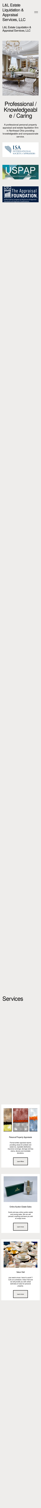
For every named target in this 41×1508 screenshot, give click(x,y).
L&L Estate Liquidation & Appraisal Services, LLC (13, 12)
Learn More (20, 1161)
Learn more (20, 1227)
